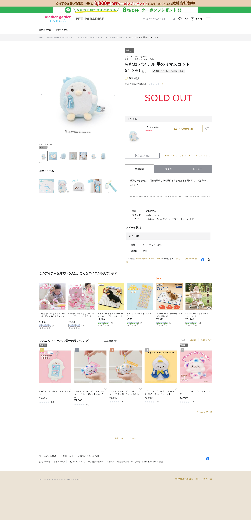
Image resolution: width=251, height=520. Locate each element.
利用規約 (110, 461)
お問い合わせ (44, 461)
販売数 (193, 339)
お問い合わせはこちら (125, 438)
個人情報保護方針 (95, 461)
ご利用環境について (76, 461)
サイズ (168, 169)
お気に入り (206, 339)
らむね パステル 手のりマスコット (143, 37)
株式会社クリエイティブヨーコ (149, 258)
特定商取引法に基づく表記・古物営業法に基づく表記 (140, 461)
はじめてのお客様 (48, 456)
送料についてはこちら (173, 155)
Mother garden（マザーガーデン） (61, 37)
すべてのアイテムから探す (154, 19)
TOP (41, 37)
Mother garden (141, 56)
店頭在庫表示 (144, 155)
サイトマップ (59, 461)
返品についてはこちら (198, 155)
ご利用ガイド (67, 456)
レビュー (197, 169)
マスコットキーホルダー (114, 37)
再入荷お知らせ (186, 129)
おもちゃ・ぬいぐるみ (89, 37)
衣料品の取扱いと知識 (88, 456)
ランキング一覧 (204, 412)
